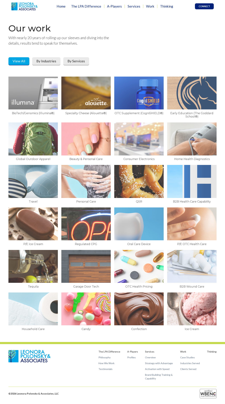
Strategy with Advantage (159, 363)
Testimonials (105, 368)
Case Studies (187, 357)
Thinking (166, 6)
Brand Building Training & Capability (159, 376)
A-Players (114, 6)
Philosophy (104, 357)
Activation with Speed (157, 368)
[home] (24, 6)
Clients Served (188, 368)
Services (134, 6)
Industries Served (190, 363)
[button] (86, 6)
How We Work (106, 363)
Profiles (131, 357)
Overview (150, 357)
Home (61, 6)
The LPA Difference (86, 6)
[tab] (18, 61)
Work (150, 6)
